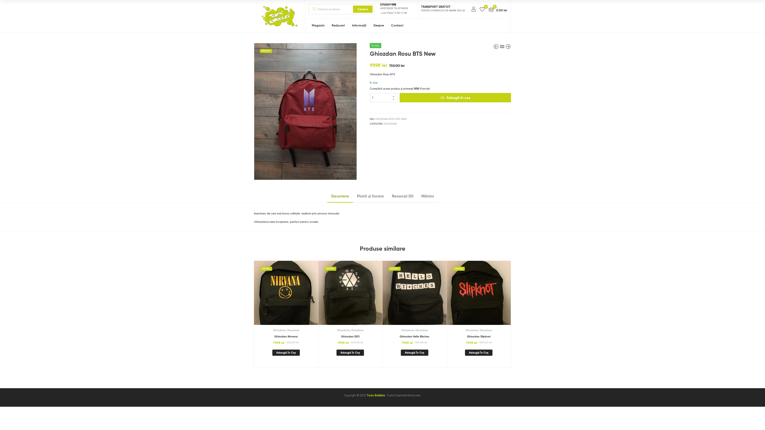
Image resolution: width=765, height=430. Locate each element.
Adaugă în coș (458, 97)
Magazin (318, 25)
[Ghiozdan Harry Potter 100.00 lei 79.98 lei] (508, 46)
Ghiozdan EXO (350, 336)
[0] (482, 9)
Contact (397, 25)
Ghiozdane (390, 123)
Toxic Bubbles (376, 395)
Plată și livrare (370, 196)
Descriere (340, 196)
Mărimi (427, 196)
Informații (359, 25)
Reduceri (338, 25)
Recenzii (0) (402, 196)
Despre (379, 25)
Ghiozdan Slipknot (478, 336)
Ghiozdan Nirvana (286, 336)
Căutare (362, 9)
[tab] (340, 197)
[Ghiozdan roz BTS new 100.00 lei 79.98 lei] (496, 46)
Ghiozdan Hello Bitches (414, 336)
